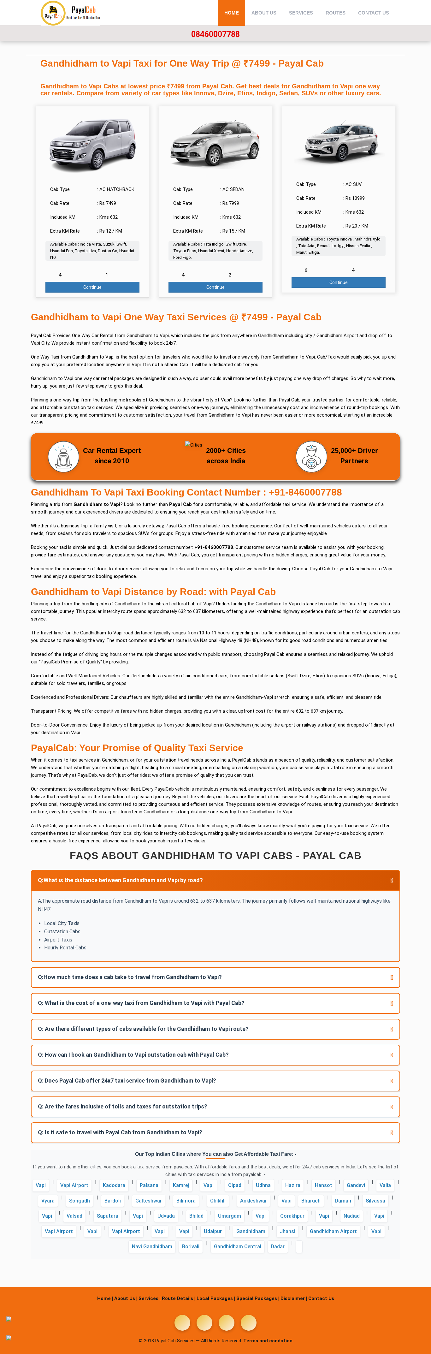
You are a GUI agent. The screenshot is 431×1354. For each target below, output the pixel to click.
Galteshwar (148, 1201)
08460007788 (215, 34)
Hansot (323, 1185)
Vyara (48, 1201)
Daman (343, 1201)
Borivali (190, 1247)
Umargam (229, 1216)
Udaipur (213, 1231)
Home (231, 12)
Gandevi (356, 1185)
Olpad (234, 1185)
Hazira (292, 1185)
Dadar (278, 1247)
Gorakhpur (292, 1216)
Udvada (166, 1216)
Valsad (74, 1216)
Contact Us (373, 12)
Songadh (79, 1201)
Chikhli (218, 1201)
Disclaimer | (293, 1298)
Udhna (263, 1185)
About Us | (125, 1298)
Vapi (41, 1185)
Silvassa (375, 1201)
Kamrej (181, 1185)
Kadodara (114, 1185)
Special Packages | (257, 1298)
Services (301, 12)
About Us (263, 12)
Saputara (107, 1216)
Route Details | (178, 1298)
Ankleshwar (253, 1201)
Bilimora (186, 1201)
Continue (92, 287)
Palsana (149, 1185)
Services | (150, 1298)
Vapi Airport (74, 1185)
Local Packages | (216, 1298)
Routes (335, 12)
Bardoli (112, 1201)
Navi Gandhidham (152, 1247)
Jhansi (287, 1231)
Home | (105, 1298)
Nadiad (352, 1216)
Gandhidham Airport (333, 1231)
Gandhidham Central (237, 1247)
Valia (385, 1185)
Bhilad (196, 1216)
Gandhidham (250, 1231)
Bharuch (311, 1201)
